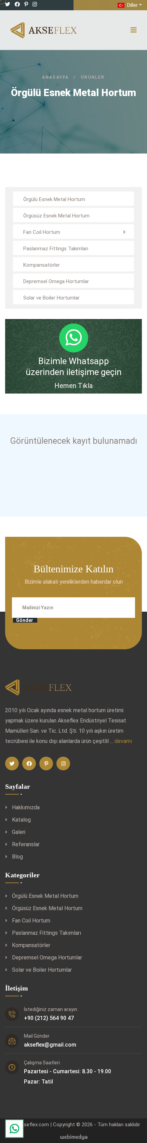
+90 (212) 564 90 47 (49, 1018)
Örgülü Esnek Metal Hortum (45, 896)
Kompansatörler (31, 945)
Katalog (21, 819)
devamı (123, 741)
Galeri (18, 832)
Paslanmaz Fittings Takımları (46, 933)
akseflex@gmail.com (50, 1044)
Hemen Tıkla (73, 386)
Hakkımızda (26, 807)
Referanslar (26, 844)
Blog (17, 856)
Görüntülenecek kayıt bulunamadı (73, 441)
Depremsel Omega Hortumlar (47, 957)
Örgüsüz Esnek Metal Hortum (47, 908)
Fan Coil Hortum (31, 920)
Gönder (24, 620)
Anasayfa (55, 77)
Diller (132, 5)
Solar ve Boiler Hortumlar (42, 970)
